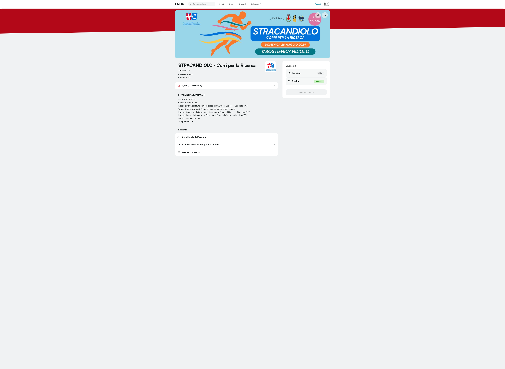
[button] (226, 85)
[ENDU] (180, 4)
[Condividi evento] (318, 15)
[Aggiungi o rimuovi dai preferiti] (325, 15)
